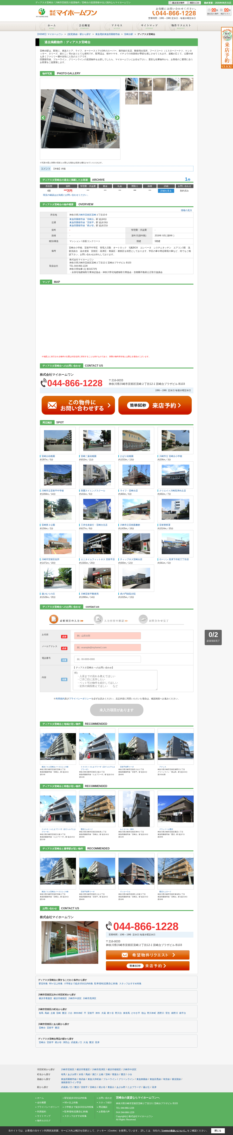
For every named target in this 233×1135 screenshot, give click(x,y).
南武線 (82, 1079)
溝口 (94, 1074)
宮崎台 (90, 219)
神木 (98, 1013)
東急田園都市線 (77, 219)
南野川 (174, 1013)
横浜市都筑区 (60, 998)
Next (117, 117)
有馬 (41, 1013)
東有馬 (126, 1013)
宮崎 (94, 214)
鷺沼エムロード (87, 829)
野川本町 (151, 1013)
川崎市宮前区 (85, 214)
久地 (85, 1042)
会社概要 (41, 1102)
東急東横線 (142, 1079)
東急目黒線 (155, 1079)
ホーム (40, 1098)
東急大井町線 (94, 1079)
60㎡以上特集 (56, 983)
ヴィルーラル (125, 892)
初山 (143, 1013)
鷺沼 (64, 1013)
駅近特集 (43, 983)
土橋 (52, 1013)
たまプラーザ (134, 1087)
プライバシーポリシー (80, 698)
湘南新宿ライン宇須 (71, 1082)
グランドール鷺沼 (166, 829)
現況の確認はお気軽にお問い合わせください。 (66, 195)
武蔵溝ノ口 (76, 1042)
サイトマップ (43, 1116)
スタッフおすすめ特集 (130, 983)
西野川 (160, 1013)
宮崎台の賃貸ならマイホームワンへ (138, 1097)
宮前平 (90, 222)
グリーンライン (126, 1079)
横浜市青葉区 (45, 998)
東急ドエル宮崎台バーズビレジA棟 (55, 767)
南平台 (182, 1013)
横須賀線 (176, 1079)
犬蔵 (103, 1013)
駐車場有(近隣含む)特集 (106, 983)
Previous (43, 117)
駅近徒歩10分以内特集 (75, 1098)
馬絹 (47, 1013)
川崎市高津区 (89, 998)
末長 (81, 1074)
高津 (97, 1042)
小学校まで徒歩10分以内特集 (78, 983)
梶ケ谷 (110, 1013)
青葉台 (115, 1074)
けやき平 (135, 1013)
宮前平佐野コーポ (127, 767)
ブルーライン (109, 1079)
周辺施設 (103, 1107)
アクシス (162, 767)
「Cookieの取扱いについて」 (173, 1131)
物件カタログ (43, 1120)
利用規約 (60, 698)
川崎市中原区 (75, 998)
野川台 (118, 1013)
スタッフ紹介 (105, 1102)
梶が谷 (90, 225)
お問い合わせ (105, 1098)
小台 (70, 1013)
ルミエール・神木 (127, 829)
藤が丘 (146, 1087)
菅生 (167, 1013)
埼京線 (166, 1079)
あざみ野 (72, 1074)
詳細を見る (166, 190)
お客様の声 (104, 1111)
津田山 (66, 1042)
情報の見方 (186, 210)
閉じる (218, 1130)
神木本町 (78, 1013)
